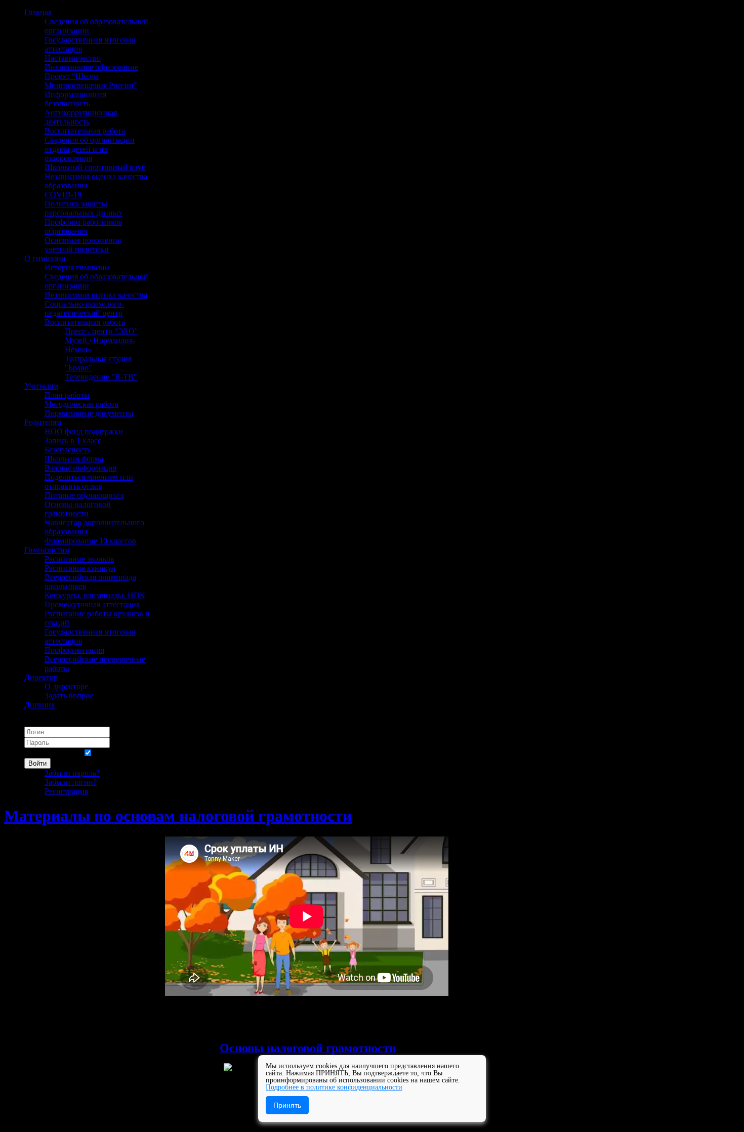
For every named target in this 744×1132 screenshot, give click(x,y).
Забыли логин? (71, 782)
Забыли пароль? (72, 773)
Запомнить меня (52, 753)
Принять (287, 1105)
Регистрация (66, 791)
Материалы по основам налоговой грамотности (178, 816)
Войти (37, 763)
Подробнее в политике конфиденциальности (334, 1087)
